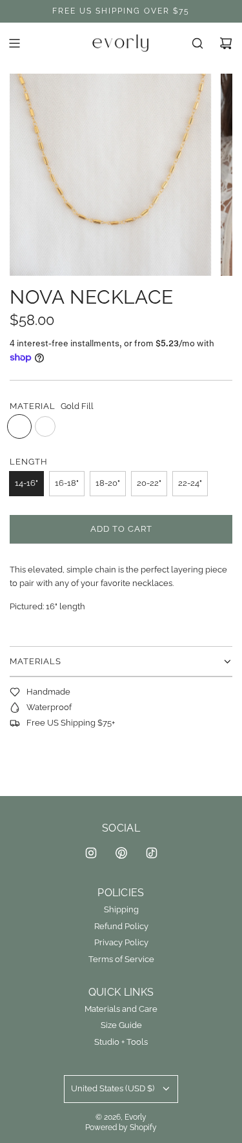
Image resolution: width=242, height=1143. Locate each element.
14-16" (26, 483)
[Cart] (226, 43)
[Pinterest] (121, 853)
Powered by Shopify (121, 1127)
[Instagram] (91, 853)
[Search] (197, 43)
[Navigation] (14, 43)
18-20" (108, 483)
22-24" (190, 483)
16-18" (67, 483)
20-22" (149, 483)
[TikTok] (151, 853)
